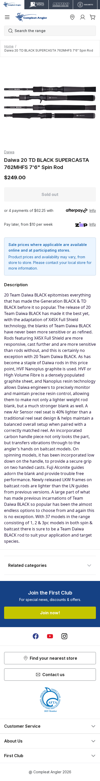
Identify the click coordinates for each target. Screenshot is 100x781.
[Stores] (72, 17)
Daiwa (9, 152)
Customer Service (22, 726)
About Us (13, 741)
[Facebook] (36, 636)
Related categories (27, 565)
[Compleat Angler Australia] (31, 17)
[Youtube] (50, 636)
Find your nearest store (53, 658)
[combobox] (52, 31)
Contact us (53, 674)
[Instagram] (64, 636)
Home (9, 46)
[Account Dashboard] (82, 17)
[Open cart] (93, 17)
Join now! (50, 612)
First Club (13, 755)
